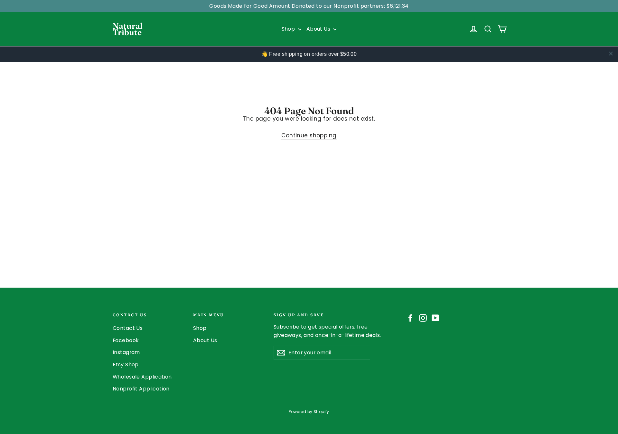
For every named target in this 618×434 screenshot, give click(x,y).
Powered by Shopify (309, 411)
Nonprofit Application (141, 388)
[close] (611, 53)
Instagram (126, 352)
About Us (319, 29)
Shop (289, 29)
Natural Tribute (128, 29)
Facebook (126, 340)
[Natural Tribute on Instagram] (423, 317)
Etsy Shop (126, 364)
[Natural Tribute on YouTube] (435, 317)
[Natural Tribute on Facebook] (410, 317)
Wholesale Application (142, 376)
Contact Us (128, 328)
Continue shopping (308, 135)
